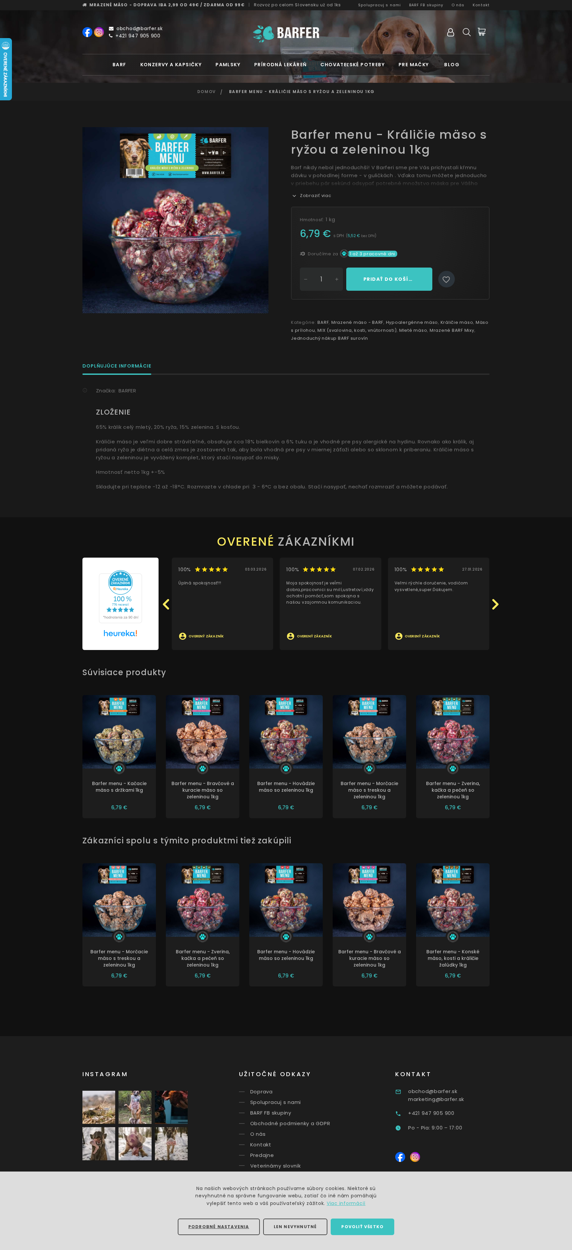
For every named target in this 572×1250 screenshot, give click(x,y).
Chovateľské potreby (352, 64)
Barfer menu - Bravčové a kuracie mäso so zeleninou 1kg (202, 790)
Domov (206, 91)
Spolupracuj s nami (379, 5)
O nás (458, 5)
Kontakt (481, 5)
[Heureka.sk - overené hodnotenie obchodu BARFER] (120, 596)
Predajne (262, 1155)
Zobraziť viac (315, 195)
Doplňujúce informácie (116, 366)
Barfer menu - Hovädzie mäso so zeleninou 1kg (286, 786)
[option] (175, 220)
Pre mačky (414, 64)
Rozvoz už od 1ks (297, 5)
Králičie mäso (457, 322)
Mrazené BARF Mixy (452, 330)
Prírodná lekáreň (280, 64)
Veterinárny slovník (275, 1165)
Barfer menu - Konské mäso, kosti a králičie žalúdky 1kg (452, 958)
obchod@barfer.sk (140, 28)
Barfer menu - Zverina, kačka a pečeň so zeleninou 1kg (453, 790)
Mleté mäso (413, 330)
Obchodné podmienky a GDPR (290, 1123)
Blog (451, 64)
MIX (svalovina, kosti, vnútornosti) (357, 330)
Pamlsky (227, 64)
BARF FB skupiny (426, 5)
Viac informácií (346, 1203)
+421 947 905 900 (138, 35)
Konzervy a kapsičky (171, 64)
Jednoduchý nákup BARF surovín (329, 338)
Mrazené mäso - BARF (357, 322)
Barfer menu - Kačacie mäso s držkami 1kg (119, 786)
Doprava (261, 1091)
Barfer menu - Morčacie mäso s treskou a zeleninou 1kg (369, 790)
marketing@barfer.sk (436, 1099)
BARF (119, 64)
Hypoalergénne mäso (412, 322)
